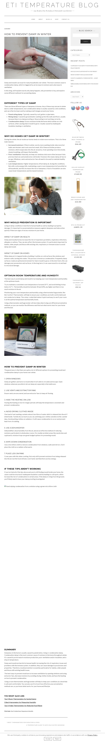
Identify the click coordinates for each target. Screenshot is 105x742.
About (41, 19)
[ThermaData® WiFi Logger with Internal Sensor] (78, 239)
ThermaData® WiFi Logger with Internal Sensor (78, 252)
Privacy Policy (92, 735)
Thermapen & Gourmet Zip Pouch (78, 283)
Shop (56, 19)
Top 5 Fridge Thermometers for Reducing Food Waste (23, 706)
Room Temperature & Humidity (25, 711)
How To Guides (14, 711)
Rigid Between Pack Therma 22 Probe (78, 139)
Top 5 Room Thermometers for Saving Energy (20, 699)
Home (33, 19)
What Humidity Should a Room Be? (82, 74)
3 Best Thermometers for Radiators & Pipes (23, 722)
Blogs (48, 19)
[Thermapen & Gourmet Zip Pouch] (78, 269)
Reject (57, 739)
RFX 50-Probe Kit (78, 225)
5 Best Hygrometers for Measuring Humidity (20, 702)
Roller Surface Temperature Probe (78, 170)
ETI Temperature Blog (52, 5)
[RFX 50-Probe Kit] (78, 213)
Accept (48, 739)
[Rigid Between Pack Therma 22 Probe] (78, 126)
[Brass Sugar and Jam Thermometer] (78, 186)
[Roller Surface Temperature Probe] (78, 156)
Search (85, 41)
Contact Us (65, 19)
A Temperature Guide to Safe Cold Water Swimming (45, 725)
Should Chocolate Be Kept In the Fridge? (84, 71)
